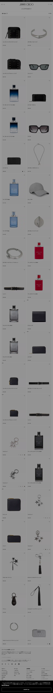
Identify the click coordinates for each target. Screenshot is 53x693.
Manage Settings (5, 685)
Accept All (26, 689)
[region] (26, 687)
